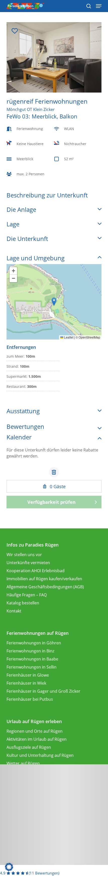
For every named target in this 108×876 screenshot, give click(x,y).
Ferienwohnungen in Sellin (32, 667)
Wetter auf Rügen (23, 763)
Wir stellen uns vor (24, 554)
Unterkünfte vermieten (28, 562)
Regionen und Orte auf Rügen (35, 731)
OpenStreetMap (89, 337)
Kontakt (14, 611)
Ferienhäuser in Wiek (26, 683)
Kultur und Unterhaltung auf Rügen (40, 755)
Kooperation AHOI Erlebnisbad (36, 570)
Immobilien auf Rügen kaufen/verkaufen (44, 578)
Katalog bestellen (23, 603)
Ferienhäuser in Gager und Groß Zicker (43, 691)
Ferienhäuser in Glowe (28, 675)
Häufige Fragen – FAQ (27, 595)
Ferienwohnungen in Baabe (32, 659)
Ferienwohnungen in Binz (30, 651)
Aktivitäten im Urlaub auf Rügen (37, 739)
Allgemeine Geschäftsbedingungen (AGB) (45, 587)
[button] (54, 301)
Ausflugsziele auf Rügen (29, 747)
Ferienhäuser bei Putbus (30, 699)
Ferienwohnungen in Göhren (34, 643)
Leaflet (68, 337)
